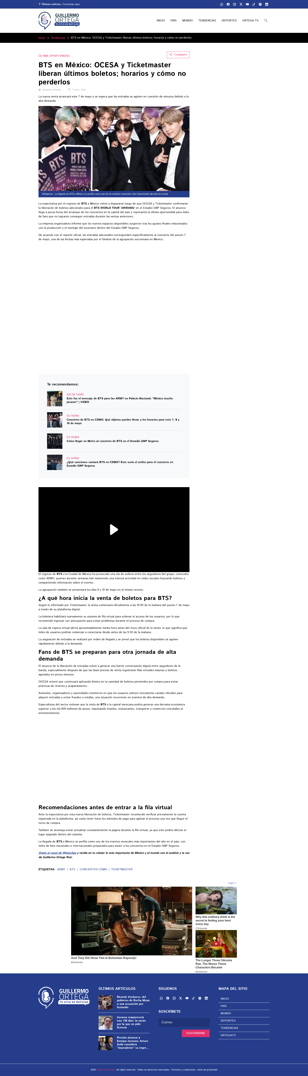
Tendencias (58, 38)
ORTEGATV (228, 1035)
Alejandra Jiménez (51, 90)
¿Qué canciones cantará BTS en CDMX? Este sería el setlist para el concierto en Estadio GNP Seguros (120, 464)
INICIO (161, 21)
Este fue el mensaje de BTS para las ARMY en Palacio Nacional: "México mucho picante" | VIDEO (120, 400)
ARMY (61, 869)
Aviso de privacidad (207, 1070)
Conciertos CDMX (93, 869)
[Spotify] (260, 4)
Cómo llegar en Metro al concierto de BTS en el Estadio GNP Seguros (113, 441)
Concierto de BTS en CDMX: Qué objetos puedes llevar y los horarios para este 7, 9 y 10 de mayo (123, 421)
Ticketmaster (122, 869)
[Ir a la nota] (54, 398)
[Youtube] (247, 4)
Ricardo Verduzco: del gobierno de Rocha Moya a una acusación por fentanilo (133, 1002)
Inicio (41, 38)
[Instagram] (234, 4)
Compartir (180, 55)
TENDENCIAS (207, 21)
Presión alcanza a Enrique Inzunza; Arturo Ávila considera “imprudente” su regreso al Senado (133, 1043)
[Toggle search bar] (266, 20)
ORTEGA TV (250, 21)
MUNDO (187, 21)
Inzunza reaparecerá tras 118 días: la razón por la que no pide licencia (131, 1022)
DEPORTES (229, 21)
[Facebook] (228, 4)
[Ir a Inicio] (59, 21)
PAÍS (174, 21)
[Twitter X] (241, 4)
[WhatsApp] (222, 4)
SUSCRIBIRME (195, 1033)
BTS (72, 869)
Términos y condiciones (183, 1070)
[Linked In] (267, 4)
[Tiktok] (254, 4)
